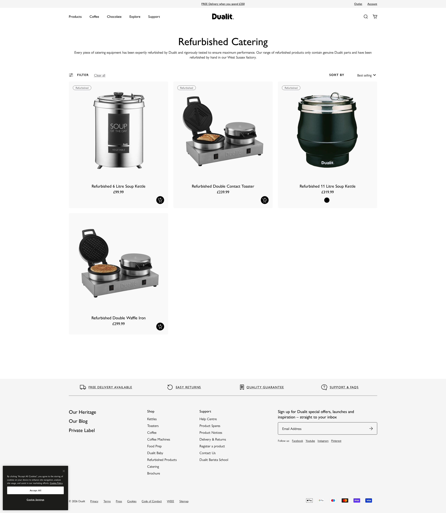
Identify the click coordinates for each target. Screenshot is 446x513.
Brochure (153, 473)
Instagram (323, 440)
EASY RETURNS (188, 387)
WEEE (170, 501)
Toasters (153, 425)
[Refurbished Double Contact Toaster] (223, 145)
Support (154, 16)
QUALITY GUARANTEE (265, 387)
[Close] (64, 471)
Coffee (94, 16)
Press (119, 501)
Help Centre (208, 418)
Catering (153, 466)
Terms (107, 501)
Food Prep (154, 445)
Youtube (310, 440)
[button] (99, 75)
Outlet (358, 4)
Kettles (152, 418)
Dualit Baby (155, 452)
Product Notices (210, 432)
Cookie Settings (35, 499)
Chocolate (114, 16)
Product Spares (209, 425)
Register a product (212, 445)
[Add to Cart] (160, 200)
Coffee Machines (158, 439)
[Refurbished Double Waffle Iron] (118, 273)
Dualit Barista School (213, 459)
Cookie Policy (56, 483)
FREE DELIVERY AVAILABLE (110, 387)
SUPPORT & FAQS (344, 387)
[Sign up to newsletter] (371, 428)
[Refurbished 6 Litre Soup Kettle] (118, 145)
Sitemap (184, 501)
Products (75, 16)
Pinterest (336, 440)
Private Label (82, 430)
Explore (134, 16)
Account (372, 4)
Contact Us (207, 452)
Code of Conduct (152, 501)
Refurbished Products (162, 459)
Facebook (297, 440)
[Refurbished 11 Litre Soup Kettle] (327, 145)
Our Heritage (82, 412)
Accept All (35, 490)
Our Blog (78, 421)
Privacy (94, 501)
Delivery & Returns (212, 439)
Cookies (131, 501)
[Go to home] (223, 16)
